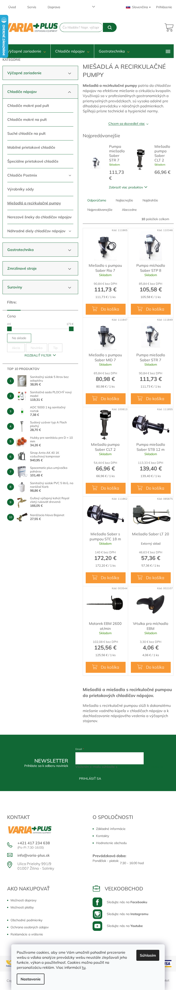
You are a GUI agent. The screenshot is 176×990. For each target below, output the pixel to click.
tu (83, 967)
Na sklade (19, 338)
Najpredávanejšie (100, 210)
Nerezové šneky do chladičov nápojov (39, 217)
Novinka (36, 348)
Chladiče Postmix (22, 175)
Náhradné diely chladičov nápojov (36, 231)
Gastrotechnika (20, 249)
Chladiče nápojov (22, 91)
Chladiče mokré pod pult (28, 105)
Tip (55, 348)
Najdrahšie (150, 200)
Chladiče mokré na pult (27, 119)
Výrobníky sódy (20, 189)
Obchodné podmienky (26, 920)
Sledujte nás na (127, 902)
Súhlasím (148, 955)
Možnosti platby (22, 907)
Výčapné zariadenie (24, 73)
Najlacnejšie (124, 200)
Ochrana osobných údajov (30, 927)
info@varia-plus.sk (33, 855)
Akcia (16, 348)
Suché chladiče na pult (26, 133)
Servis (31, 7)
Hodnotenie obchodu (111, 843)
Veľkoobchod (124, 888)
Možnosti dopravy (23, 900)
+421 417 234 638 (33, 843)
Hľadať (109, 27)
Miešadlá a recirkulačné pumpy (34, 203)
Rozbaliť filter (38, 355)
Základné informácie (111, 829)
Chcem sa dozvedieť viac (126, 123)
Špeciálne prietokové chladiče (32, 161)
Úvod (12, 7)
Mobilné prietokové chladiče (31, 147)
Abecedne (129, 210)
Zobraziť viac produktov (126, 187)
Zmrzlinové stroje (22, 268)
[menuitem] (26, 51)
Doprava (54, 7)
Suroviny (14, 287)
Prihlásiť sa (90, 778)
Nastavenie (31, 979)
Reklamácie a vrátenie (27, 934)
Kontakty (102, 836)
